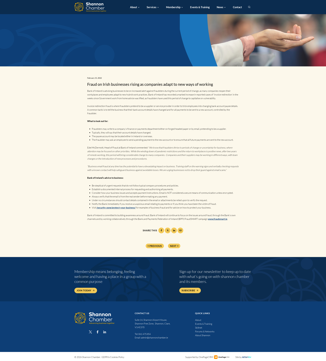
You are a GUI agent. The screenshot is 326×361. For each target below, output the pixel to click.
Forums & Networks (204, 331)
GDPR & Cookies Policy (112, 357)
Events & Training (200, 7)
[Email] (180, 230)
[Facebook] (161, 230)
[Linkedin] (104, 331)
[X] (168, 230)
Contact (237, 7)
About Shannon (202, 335)
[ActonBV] (247, 357)
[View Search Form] (249, 7)
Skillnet (198, 327)
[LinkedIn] (174, 230)
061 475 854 (144, 334)
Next (173, 246)
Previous (156, 246)
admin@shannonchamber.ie (154, 337)
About (198, 320)
